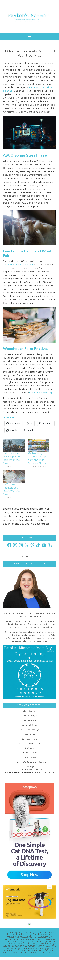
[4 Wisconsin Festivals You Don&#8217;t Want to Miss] (14, 476)
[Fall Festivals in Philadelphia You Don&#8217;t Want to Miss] (14, 445)
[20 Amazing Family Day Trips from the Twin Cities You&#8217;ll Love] (38, 445)
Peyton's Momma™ (29, 16)
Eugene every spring (40, 392)
